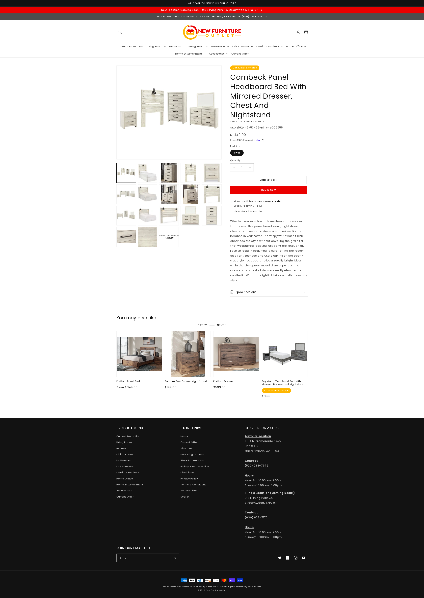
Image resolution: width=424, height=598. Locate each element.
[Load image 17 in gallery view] (148, 237)
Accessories (124, 490)
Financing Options (192, 454)
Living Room (124, 442)
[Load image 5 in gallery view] (212, 173)
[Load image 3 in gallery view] (169, 173)
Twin (237, 152)
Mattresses (123, 460)
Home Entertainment (129, 484)
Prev (203, 325)
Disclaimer (187, 472)
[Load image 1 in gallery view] (126, 173)
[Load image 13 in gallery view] (169, 215)
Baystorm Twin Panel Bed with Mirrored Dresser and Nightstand (283, 383)
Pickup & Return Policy (195, 466)
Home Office (124, 478)
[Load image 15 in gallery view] (212, 215)
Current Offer (125, 496)
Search (185, 496)
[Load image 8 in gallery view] (169, 194)
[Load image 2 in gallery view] (148, 173)
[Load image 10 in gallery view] (212, 194)
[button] (120, 32)
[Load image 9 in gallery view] (190, 194)
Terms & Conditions (193, 484)
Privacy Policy (189, 478)
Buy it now (268, 190)
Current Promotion (128, 436)
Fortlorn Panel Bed (128, 381)
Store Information (192, 460)
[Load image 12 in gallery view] (148, 215)
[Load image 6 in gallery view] (126, 194)
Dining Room (124, 454)
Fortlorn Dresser (223, 381)
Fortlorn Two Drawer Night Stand (186, 381)
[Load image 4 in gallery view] (190, 173)
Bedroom (122, 448)
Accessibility (189, 490)
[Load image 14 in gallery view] (190, 215)
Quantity (235, 160)
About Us (186, 448)
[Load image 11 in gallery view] (126, 215)
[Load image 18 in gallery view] (169, 237)
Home (184, 436)
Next (220, 325)
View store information (249, 211)
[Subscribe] (175, 558)
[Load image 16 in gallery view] (126, 237)
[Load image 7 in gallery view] (148, 194)
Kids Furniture (125, 466)
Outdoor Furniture (127, 472)
